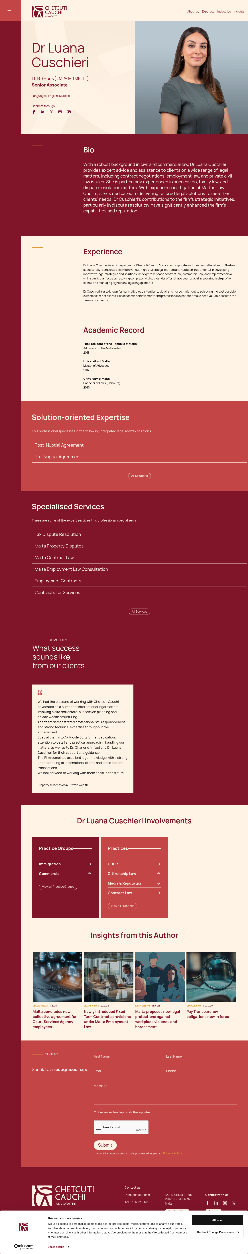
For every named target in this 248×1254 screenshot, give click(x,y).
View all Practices (122, 906)
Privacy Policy (172, 1153)
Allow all (217, 1220)
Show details (56, 1246)
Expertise (208, 11)
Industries (224, 11)
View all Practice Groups (58, 887)
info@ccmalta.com (137, 1195)
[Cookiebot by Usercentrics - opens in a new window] (23, 1247)
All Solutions (139, 476)
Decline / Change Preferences (215, 1231)
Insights (239, 11)
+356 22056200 (140, 1202)
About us (193, 11)
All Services (139, 611)
